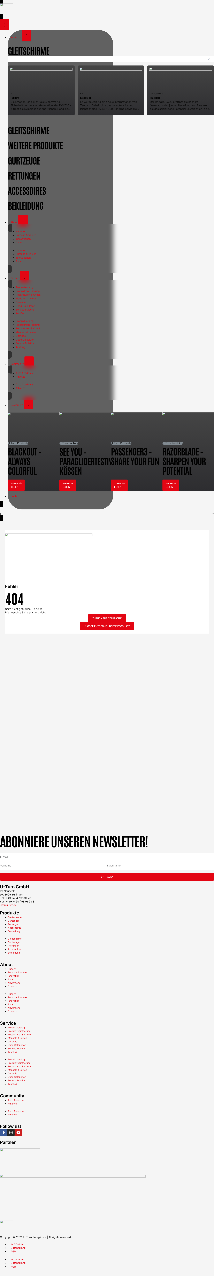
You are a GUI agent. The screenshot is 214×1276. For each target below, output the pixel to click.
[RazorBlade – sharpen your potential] (188, 426)
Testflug (20, 313)
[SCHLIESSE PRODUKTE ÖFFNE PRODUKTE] (26, 35)
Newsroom (14, 982)
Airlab (19, 242)
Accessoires (14, 927)
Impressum (17, 1244)
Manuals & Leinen (26, 298)
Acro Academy (24, 373)
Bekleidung (14, 931)
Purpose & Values (26, 235)
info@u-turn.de (8, 905)
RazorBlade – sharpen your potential (184, 460)
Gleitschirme (15, 917)
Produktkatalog (24, 287)
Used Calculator (25, 306)
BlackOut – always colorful (24, 460)
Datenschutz (18, 1247)
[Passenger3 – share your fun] (136, 426)
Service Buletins (25, 309)
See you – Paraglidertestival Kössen (89, 461)
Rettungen (13, 924)
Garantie (21, 302)
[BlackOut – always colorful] (33, 426)
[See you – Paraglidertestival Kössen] (85, 426)
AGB (13, 1251)
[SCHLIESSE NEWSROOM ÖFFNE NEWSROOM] (28, 403)
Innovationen (23, 238)
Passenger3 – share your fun (135, 455)
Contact (12, 986)
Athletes (20, 376)
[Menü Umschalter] (4, 24)
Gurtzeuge (14, 920)
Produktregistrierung (28, 291)
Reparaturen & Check (28, 294)
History (12, 968)
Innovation (13, 975)
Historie (20, 231)
